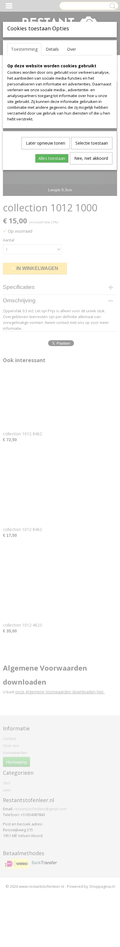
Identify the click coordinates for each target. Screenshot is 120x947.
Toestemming (24, 49)
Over (71, 49)
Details (52, 49)
